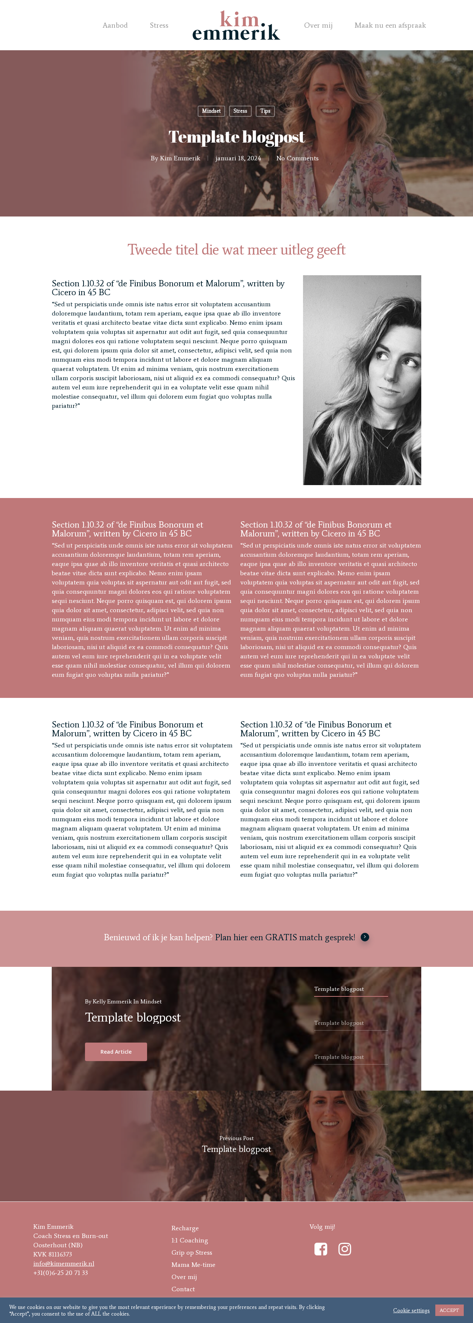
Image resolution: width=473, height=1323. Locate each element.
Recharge (185, 1228)
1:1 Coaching (189, 1240)
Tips (265, 111)
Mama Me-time (193, 1265)
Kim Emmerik (180, 158)
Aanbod (115, 25)
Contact (183, 1289)
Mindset (211, 111)
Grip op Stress (191, 1252)
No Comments (297, 158)
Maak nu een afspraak (390, 25)
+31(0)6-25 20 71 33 (60, 1273)
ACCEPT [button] (449, 1310)
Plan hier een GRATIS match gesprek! (285, 937)
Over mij (318, 25)
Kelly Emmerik (112, 1001)
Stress (159, 25)
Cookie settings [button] (411, 1310)
